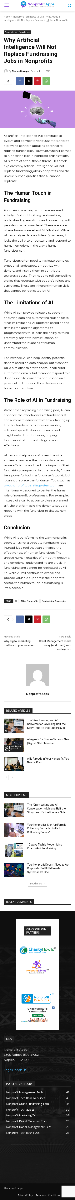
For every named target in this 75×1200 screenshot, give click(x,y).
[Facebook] (20, 81)
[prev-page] (6, 777)
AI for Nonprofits (29, 601)
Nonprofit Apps (20, 71)
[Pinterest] (37, 81)
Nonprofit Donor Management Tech (13, 748)
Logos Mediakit (15, 1070)
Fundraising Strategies (54, 601)
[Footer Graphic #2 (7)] (37, 1014)
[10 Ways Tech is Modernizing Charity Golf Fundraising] (14, 850)
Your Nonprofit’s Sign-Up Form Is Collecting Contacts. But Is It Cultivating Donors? (46, 828)
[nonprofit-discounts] (37, 997)
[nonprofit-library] (37, 965)
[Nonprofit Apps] (6, 71)
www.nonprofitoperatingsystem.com (31, 485)
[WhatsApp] (46, 81)
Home (7, 16)
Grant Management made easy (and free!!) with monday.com (55, 645)
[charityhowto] (37, 948)
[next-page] (12, 777)
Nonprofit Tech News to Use (28, 16)
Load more (36, 883)
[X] (28, 81)
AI (16, 601)
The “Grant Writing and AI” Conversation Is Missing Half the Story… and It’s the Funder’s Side (46, 724)
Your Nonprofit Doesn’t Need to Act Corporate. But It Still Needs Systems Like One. (48, 868)
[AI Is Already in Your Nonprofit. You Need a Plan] (14, 764)
